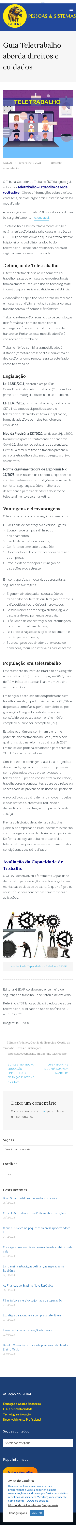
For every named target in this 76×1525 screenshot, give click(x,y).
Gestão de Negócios (43, 1042)
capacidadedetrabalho (21, 1053)
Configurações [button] (18, 1513)
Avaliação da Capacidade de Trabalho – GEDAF (39, 966)
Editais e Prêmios (18, 1042)
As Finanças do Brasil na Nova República (28, 1285)
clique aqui (41, 217)
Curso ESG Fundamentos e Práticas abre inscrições (34, 1213)
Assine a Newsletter (20, 1472)
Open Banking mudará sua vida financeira (56, 1069)
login (43, 1111)
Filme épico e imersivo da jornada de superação (32, 1300)
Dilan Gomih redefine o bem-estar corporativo (31, 1198)
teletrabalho (59, 1053)
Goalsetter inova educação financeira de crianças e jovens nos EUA (20, 1073)
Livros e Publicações (29, 1048)
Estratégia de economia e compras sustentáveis (32, 1315)
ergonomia (43, 1053)
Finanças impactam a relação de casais (27, 1330)
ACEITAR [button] (37, 1513)
